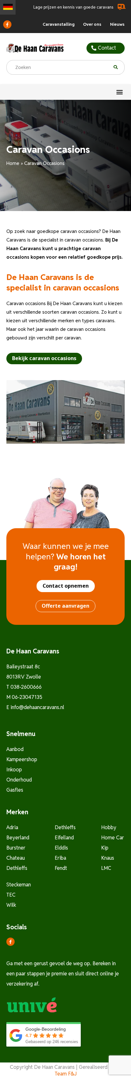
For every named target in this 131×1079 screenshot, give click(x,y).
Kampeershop (21, 759)
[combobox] (60, 67)
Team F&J (66, 1073)
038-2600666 (26, 687)
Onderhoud (19, 779)
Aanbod (15, 749)
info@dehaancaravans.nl (37, 707)
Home (12, 163)
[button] (119, 92)
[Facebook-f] (7, 24)
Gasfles (14, 790)
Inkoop (14, 769)
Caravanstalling (58, 24)
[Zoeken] (119, 67)
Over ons (92, 24)
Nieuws (117, 24)
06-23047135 (27, 697)
